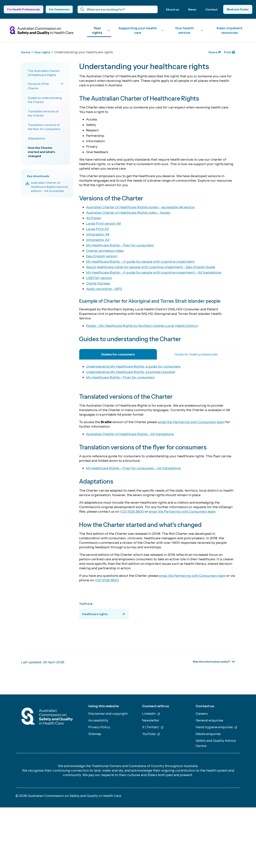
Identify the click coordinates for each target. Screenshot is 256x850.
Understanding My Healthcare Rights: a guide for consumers (133, 366)
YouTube (149, 734)
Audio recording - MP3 (104, 289)
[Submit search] (82, 9)
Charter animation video (105, 251)
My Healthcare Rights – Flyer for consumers (120, 377)
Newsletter (150, 720)
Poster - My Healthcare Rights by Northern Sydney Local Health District (142, 326)
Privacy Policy (99, 727)
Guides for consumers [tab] (118, 354)
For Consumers (59, 9)
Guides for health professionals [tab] (196, 354)
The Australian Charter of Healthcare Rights (44, 73)
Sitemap (94, 734)
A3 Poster (93, 218)
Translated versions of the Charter (43, 113)
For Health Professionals (23, 9)
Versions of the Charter (38, 86)
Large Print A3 (97, 229)
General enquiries (209, 720)
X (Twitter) (151, 727)
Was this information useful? (211, 661)
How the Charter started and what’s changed (41, 152)
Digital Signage (98, 283)
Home (25, 52)
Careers (202, 714)
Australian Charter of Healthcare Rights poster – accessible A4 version (140, 207)
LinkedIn (149, 714)
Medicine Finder (238, 9)
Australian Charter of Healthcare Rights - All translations (130, 434)
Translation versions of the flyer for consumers (44, 127)
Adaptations (36, 138)
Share (212, 52)
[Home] (47, 717)
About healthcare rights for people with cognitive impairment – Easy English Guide (150, 267)
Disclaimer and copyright (108, 714)
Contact (211, 9)
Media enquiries (208, 734)
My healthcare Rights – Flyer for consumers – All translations (133, 468)
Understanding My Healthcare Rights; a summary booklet (130, 372)
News (192, 9)
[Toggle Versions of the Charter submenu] (62, 84)
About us (172, 9)
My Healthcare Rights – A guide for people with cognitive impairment (140, 262)
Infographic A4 (97, 234)
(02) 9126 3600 (132, 511)
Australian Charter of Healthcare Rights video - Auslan (128, 213)
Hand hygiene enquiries (215, 727)
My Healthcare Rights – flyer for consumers (120, 245)
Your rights (42, 52)
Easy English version (101, 256)
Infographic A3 (97, 240)
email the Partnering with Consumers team (191, 422)
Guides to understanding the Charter (45, 100)
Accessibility (98, 720)
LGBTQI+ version (99, 278)
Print (227, 52)
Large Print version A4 (103, 223)
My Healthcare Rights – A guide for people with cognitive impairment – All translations (153, 272)
